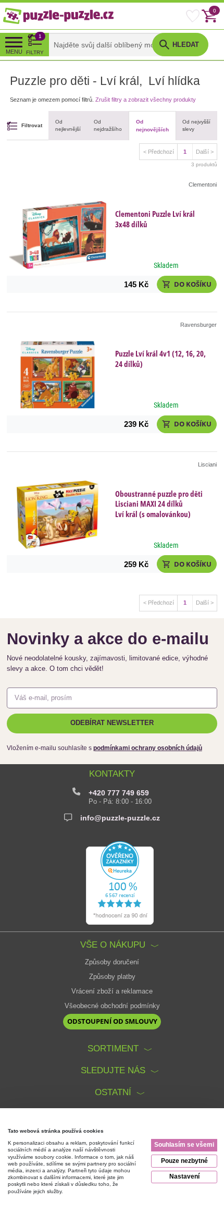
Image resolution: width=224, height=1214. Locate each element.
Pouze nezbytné (184, 1160)
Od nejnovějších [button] (152, 125)
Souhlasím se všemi (184, 1144)
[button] (187, 284)
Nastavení (184, 1176)
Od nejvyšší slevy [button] (196, 125)
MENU (14, 51)
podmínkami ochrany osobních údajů (147, 748)
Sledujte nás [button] (113, 1070)
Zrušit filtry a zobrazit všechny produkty (145, 99)
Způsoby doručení (112, 962)
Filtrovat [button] (31, 125)
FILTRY (35, 44)
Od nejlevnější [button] (68, 125)
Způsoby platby (112, 976)
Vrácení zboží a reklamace (112, 991)
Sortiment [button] (113, 1048)
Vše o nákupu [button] (112, 945)
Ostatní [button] (113, 1092)
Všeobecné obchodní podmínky (112, 1006)
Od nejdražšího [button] (108, 125)
